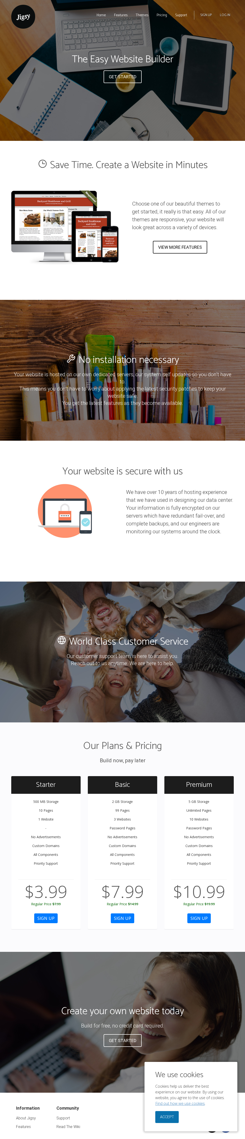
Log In (225, 15)
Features (121, 15)
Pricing (161, 15)
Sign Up (206, 15)
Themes (142, 15)
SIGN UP (46, 918)
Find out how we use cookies (180, 1103)
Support (181, 15)
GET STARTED (122, 76)
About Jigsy (26, 1118)
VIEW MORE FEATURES (180, 247)
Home (101, 15)
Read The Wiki (68, 1126)
